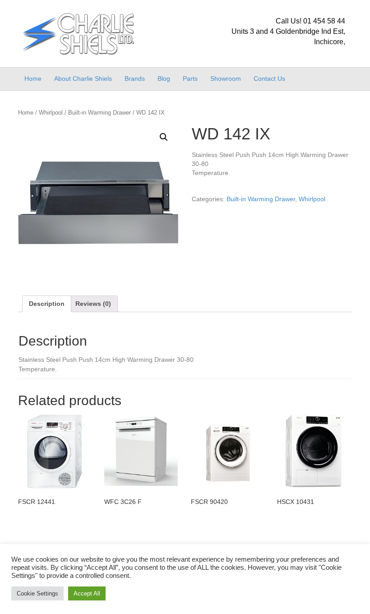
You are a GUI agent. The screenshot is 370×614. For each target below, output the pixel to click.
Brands (135, 78)
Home (33, 78)
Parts (190, 78)
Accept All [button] (87, 593)
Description (47, 303)
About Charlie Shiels (83, 78)
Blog (163, 78)
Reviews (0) (93, 303)
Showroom (225, 78)
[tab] (46, 303)
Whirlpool (51, 112)
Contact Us (269, 78)
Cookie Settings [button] (37, 593)
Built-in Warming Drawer (99, 112)
